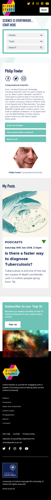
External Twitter (15, 125)
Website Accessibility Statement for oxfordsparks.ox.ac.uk (18, 441)
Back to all (12, 139)
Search (41, 47)
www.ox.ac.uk (8, 489)
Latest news (8, 411)
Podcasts (6, 402)
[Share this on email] (24, 78)
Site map (6, 434)
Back (44, 10)
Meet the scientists (11, 406)
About (5, 419)
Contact (6, 423)
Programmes (8, 415)
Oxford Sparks (8, 4)
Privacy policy (29, 434)
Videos (5, 398)
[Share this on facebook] (8, 78)
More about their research (20, 132)
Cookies (16, 434)
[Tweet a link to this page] (16, 78)
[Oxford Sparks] (11, 382)
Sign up (13, 324)
